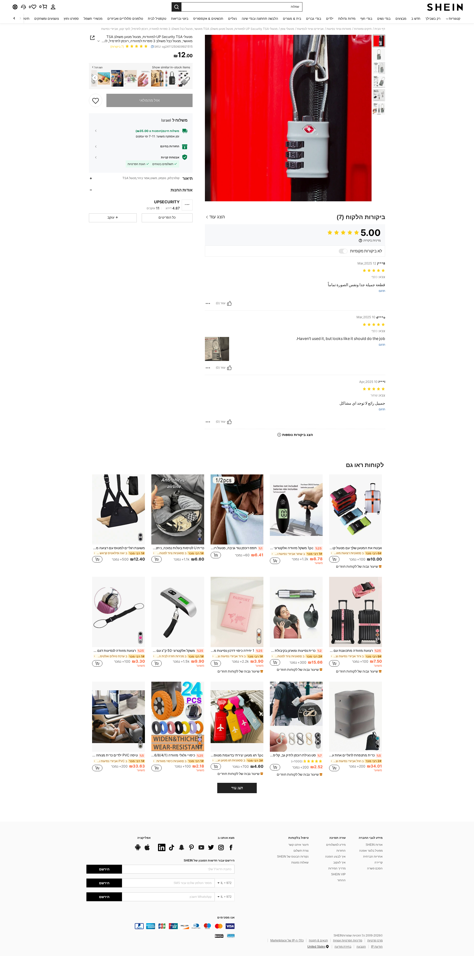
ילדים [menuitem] (329, 18)
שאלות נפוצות (300, 862)
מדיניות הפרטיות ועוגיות (347, 940)
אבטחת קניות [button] (170, 157)
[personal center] (53, 7)
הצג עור (237, 788)
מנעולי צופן (287, 29)
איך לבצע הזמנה (335, 856)
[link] (43, 7)
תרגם (382, 291)
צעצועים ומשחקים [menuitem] (46, 18)
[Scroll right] (14, 18)
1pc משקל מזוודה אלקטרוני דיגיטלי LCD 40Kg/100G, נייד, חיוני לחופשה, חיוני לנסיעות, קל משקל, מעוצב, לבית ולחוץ (296, 548)
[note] (358, 566)
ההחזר (341, 880)
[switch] (343, 251)
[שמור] (95, 100)
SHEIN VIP (338, 874)
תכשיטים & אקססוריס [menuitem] (208, 18)
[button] (23, 7)
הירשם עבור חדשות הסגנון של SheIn (209, 860)
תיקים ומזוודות (363, 29)
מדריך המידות (337, 868)
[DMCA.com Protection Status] (219, 935)
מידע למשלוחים (336, 844)
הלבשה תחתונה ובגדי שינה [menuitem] (260, 18)
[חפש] (176, 7)
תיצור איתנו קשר (298, 844)
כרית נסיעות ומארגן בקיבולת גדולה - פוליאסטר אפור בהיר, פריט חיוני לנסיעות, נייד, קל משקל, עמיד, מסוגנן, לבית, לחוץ (296, 651)
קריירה (379, 862)
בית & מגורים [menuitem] (292, 18)
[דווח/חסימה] (208, 303)
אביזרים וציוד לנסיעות (310, 29)
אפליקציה (144, 838)
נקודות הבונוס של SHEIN (293, 856)
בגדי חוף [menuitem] (366, 18)
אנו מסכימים (226, 917)
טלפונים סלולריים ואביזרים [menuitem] (125, 18)
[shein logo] (445, 7)
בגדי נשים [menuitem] (384, 18)
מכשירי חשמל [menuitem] (93, 18)
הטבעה (361, 946)
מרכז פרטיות (375, 940)
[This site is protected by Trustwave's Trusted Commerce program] (231, 935)
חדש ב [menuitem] (415, 18)
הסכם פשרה (375, 868)
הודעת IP (377, 946)
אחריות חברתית (373, 856)
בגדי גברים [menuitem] (313, 18)
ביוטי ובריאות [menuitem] (179, 18)
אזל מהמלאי (149, 100)
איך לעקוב (339, 862)
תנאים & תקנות (318, 940)
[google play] (137, 849)
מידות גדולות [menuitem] (347, 18)
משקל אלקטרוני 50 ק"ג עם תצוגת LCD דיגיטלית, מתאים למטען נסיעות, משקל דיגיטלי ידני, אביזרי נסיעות (177, 651)
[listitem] (184, 78)
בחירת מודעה (343, 946)
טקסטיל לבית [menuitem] (157, 18)
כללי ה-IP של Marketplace (287, 940)
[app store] (147, 849)
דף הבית (380, 29)
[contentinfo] (160, 926)
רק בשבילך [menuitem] (432, 18)
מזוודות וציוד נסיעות (339, 29)
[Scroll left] (20, 18)
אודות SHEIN (374, 844)
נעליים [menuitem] (232, 18)
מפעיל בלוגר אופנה (371, 850)
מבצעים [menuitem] (400, 18)
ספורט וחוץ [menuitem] (71, 18)
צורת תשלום (301, 850)
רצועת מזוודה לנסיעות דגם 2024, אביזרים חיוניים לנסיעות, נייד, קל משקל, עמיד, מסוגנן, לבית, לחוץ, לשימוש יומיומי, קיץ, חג (118, 651)
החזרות (341, 850)
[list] (195, 847)
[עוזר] (229, 303)
